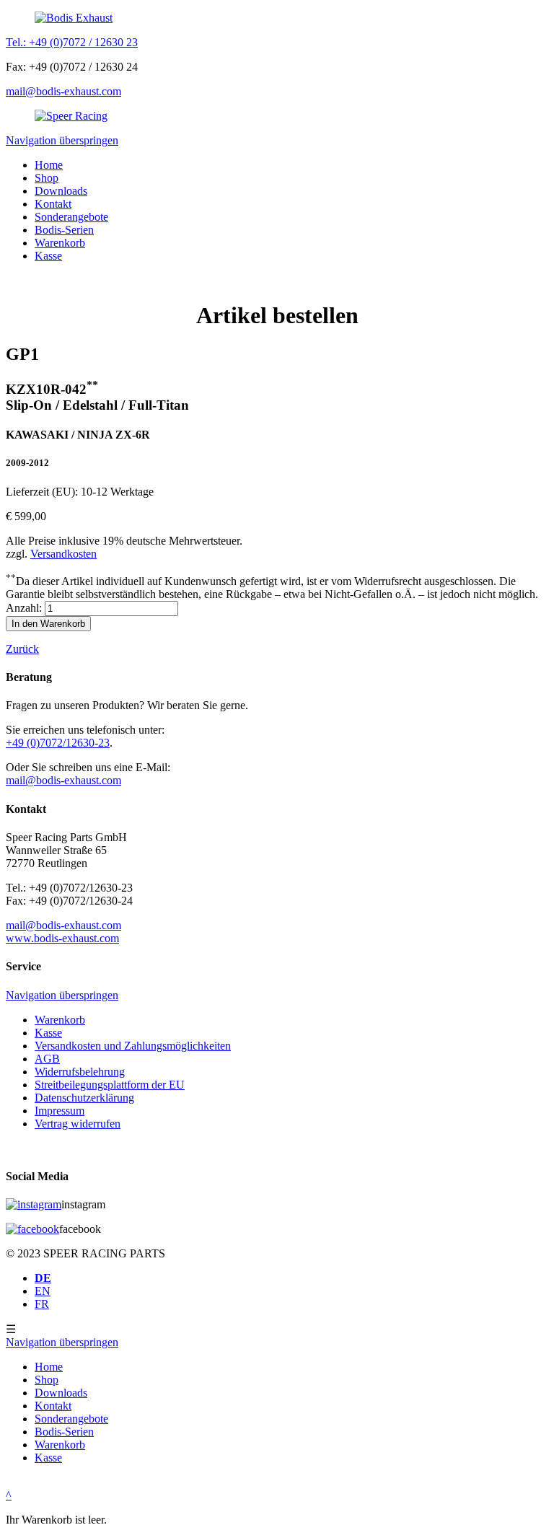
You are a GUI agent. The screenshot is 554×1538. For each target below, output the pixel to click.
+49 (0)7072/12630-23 (58, 743)
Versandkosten (63, 554)
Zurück (22, 649)
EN (42, 1291)
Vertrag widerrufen (77, 1123)
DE (43, 1278)
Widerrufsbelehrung (80, 1071)
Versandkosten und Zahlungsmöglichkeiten (133, 1046)
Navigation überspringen (62, 140)
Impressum (59, 1110)
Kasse (48, 1033)
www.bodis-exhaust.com (62, 938)
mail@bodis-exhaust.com (63, 91)
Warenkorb (60, 1020)
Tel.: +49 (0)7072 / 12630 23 (72, 42)
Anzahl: (24, 608)
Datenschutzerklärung (84, 1097)
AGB (47, 1059)
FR (42, 1304)
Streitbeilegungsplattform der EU (110, 1084)
